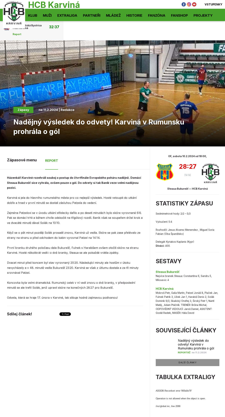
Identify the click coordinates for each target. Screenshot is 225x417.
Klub (32, 15)
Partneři (91, 15)
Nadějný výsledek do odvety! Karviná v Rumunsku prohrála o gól (196, 344)
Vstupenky (213, 4)
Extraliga (67, 15)
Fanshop (179, 15)
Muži (47, 15)
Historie (134, 15)
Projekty (203, 15)
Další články (187, 362)
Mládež (113, 15)
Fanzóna (156, 15)
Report (17, 34)
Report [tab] (51, 160)
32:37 (54, 27)
